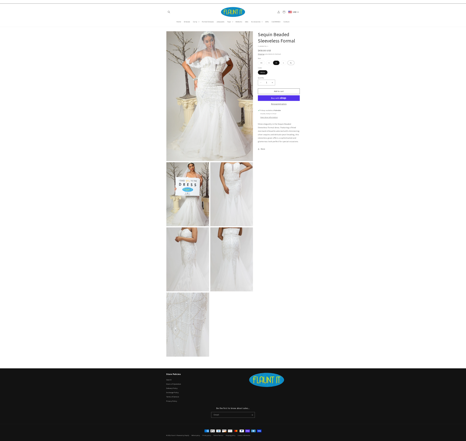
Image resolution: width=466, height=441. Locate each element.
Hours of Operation (173, 384)
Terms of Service (172, 397)
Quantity (261, 78)
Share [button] (263, 149)
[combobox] (293, 12)
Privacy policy (206, 435)
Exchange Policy (172, 392)
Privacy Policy (171, 401)
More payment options (279, 104)
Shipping (261, 54)
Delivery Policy (172, 388)
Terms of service (218, 435)
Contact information (244, 435)
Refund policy (195, 435)
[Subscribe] (252, 415)
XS (262, 63)
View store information (269, 117)
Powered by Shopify (183, 435)
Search (169, 380)
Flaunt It (174, 435)
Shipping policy (230, 435)
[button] (169, 12)
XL (291, 63)
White (262, 72)
